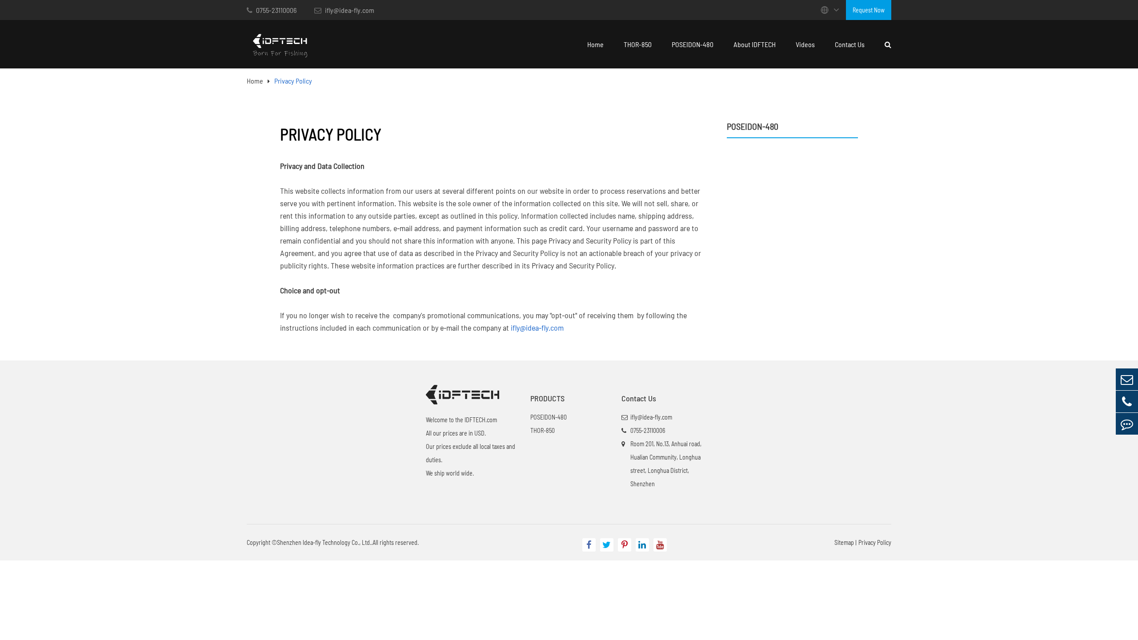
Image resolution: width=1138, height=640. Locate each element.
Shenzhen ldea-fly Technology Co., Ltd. (324, 542)
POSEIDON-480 (692, 44)
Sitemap (844, 542)
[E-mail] (1127, 379)
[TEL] (1127, 401)
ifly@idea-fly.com (349, 10)
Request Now (869, 10)
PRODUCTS (547, 398)
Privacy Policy (293, 80)
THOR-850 (638, 44)
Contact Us (850, 44)
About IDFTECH (754, 44)
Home (595, 44)
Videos (805, 44)
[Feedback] (1127, 424)
